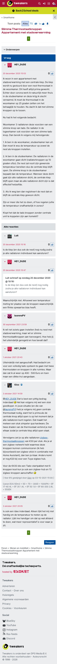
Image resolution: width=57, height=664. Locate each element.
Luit (16, 235)
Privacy (6, 603)
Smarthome (8, 17)
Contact (6, 590)
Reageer (49, 542)
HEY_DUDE (20, 64)
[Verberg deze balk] (54, 10)
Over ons (19, 590)
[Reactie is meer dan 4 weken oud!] (14, 73)
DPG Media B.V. (39, 653)
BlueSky (10, 620)
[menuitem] (39, 3)
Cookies (6, 608)
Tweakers (7, 653)
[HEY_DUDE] (9, 65)
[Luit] (9, 236)
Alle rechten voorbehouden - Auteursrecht (24, 656)
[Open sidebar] (55, 16)
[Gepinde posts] (47, 23)
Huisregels (8, 594)
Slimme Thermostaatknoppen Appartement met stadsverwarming (26, 550)
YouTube (11, 625)
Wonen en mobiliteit (19, 548)
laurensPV (19, 315)
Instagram (11, 629)
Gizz (16, 384)
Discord (10, 638)
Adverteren (8, 586)
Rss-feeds (11, 634)
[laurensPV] (9, 316)
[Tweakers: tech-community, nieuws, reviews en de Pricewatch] (17, 3)
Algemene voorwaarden (15, 599)
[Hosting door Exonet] (15, 572)
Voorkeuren (20, 608)
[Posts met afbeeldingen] (36, 23)
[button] (3, 3)
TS (31, 23)
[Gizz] (9, 385)
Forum (4, 548)
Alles (25, 23)
